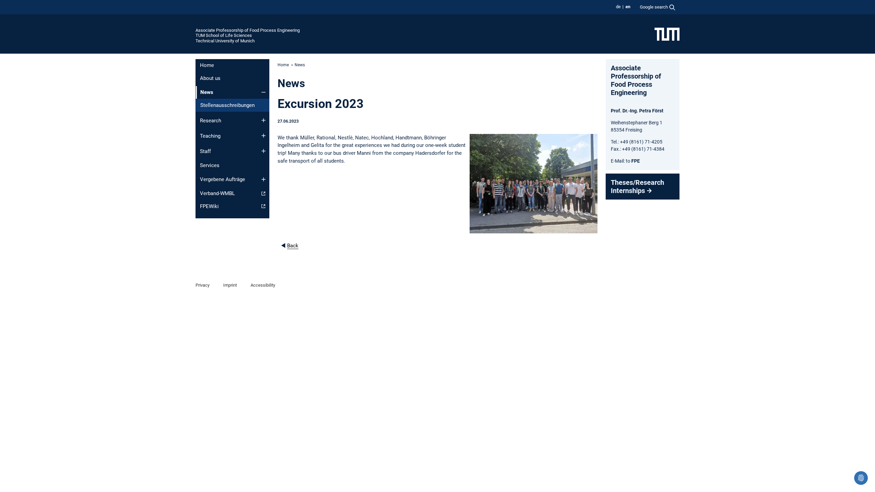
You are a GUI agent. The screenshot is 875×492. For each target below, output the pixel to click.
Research (210, 121)
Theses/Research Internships (637, 186)
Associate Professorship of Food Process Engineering (248, 30)
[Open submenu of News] (263, 92)
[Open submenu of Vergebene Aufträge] (263, 179)
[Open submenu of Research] (263, 120)
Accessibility (263, 285)
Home (207, 65)
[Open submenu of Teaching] (263, 136)
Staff (205, 151)
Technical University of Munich (225, 40)
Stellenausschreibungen (227, 105)
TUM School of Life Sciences (224, 35)
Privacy (203, 285)
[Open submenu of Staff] (263, 151)
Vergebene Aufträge (222, 179)
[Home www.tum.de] (667, 34)
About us (210, 78)
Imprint (230, 285)
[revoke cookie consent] (861, 478)
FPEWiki (209, 206)
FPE (635, 161)
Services (209, 165)
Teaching (210, 136)
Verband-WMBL (217, 193)
